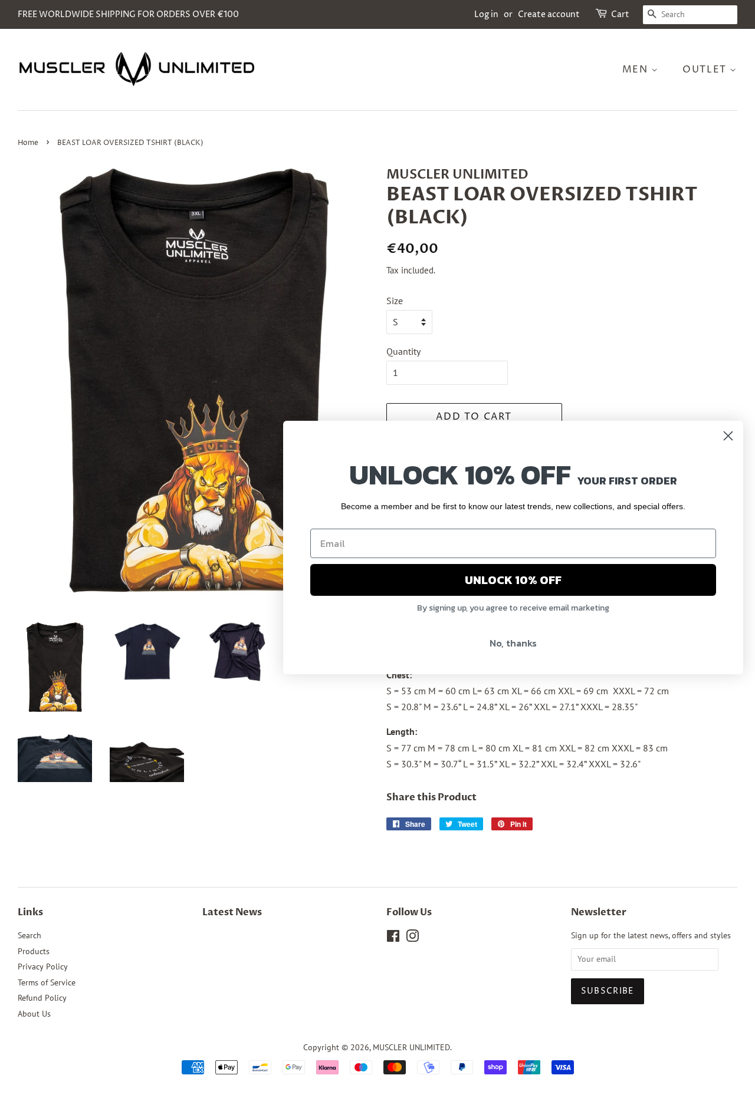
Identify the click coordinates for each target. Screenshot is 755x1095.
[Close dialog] (728, 436)
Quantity (403, 351)
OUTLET (706, 69)
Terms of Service (47, 982)
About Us (34, 1013)
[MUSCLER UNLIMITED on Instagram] (412, 938)
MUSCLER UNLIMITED (411, 1047)
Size (394, 300)
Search (29, 935)
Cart (620, 14)
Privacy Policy (43, 966)
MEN (636, 69)
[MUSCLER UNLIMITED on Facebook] (393, 938)
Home (28, 143)
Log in (486, 14)
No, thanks (513, 643)
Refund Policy (42, 997)
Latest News (232, 912)
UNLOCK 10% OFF (513, 580)
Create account (549, 14)
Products (34, 951)
